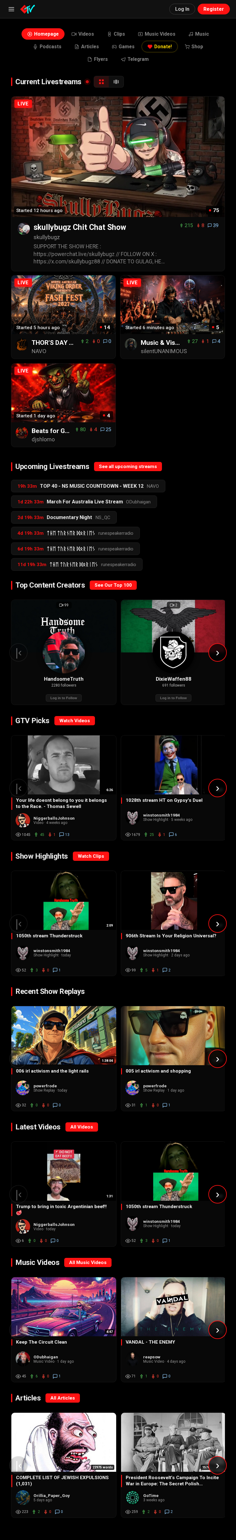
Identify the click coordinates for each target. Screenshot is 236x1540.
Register (213, 9)
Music (202, 34)
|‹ (18, 652)
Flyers (101, 59)
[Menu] (11, 9)
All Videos (81, 1127)
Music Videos (160, 34)
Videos (86, 34)
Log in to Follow (63, 698)
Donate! (163, 46)
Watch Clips (91, 856)
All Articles (62, 1398)
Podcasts (50, 46)
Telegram (138, 59)
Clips (119, 34)
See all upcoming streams (128, 466)
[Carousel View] (116, 81)
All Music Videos (88, 1262)
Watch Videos (74, 720)
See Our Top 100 (113, 585)
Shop (197, 46)
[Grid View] (101, 81)
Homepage (46, 34)
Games (127, 46)
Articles (90, 46)
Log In (182, 9)
